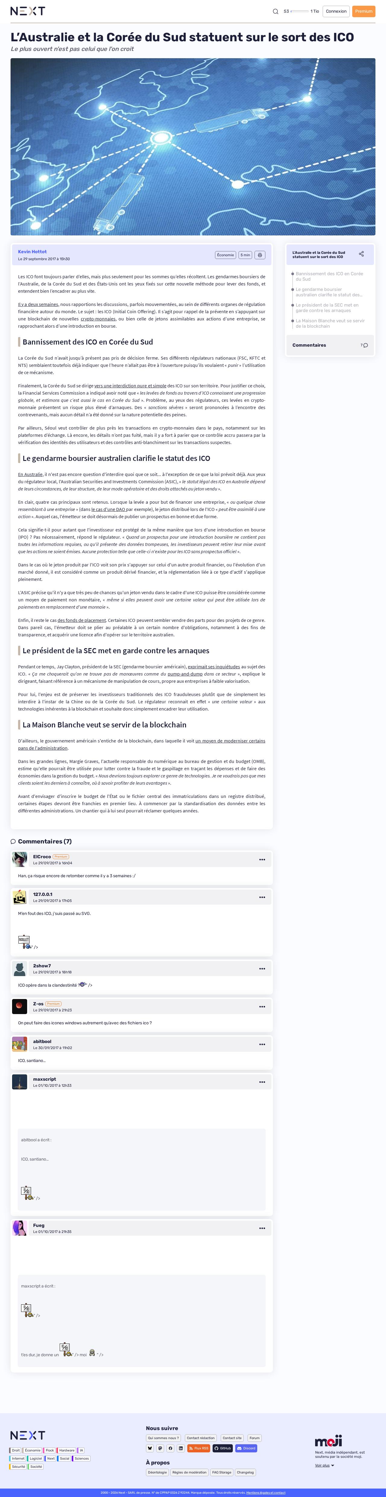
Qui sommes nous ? (163, 1438)
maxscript (44, 1079)
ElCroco (42, 856)
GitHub (225, 1448)
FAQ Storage (221, 1472)
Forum (255, 1438)
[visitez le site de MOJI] (328, 1445)
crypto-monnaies (98, 319)
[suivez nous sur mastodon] (160, 1448)
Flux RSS (201, 1448)
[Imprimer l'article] (260, 255)
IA (81, 1450)
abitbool (42, 1041)
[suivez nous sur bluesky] (150, 1448)
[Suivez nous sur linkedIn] (181, 1448)
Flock (50, 1450)
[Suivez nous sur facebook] (170, 1448)
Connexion (336, 11)
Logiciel (36, 1459)
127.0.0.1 (42, 894)
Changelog (245, 1472)
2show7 (42, 966)
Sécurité (18, 1467)
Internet (18, 1459)
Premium (363, 11)
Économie (32, 1450)
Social (64, 1459)
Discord (249, 1448)
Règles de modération (189, 1472)
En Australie (30, 474)
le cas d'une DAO (108, 509)
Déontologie (157, 1472)
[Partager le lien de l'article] (361, 254)
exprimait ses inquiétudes (214, 666)
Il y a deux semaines (38, 304)
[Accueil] (28, 11)
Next (51, 1459)
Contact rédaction (201, 1438)
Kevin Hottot (32, 251)
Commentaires (309, 345)
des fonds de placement (82, 620)
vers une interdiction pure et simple (130, 386)
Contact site (232, 1438)
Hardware (66, 1450)
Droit (16, 1450)
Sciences (82, 1459)
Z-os (38, 1004)
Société (36, 1467)
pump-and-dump (185, 674)
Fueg (39, 1225)
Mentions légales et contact (266, 1493)
